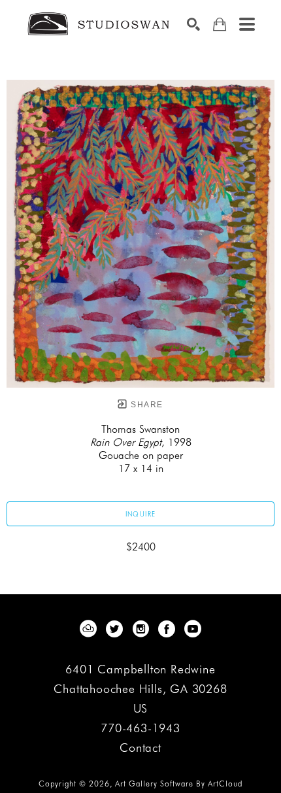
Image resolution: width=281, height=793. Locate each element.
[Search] (193, 24)
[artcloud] (88, 628)
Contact (140, 748)
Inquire (140, 514)
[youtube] (192, 628)
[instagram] (140, 628)
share (145, 404)
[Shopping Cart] (219, 24)
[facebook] (166, 628)
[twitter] (114, 628)
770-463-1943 (140, 728)
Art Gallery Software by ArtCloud (178, 783)
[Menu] (247, 24)
